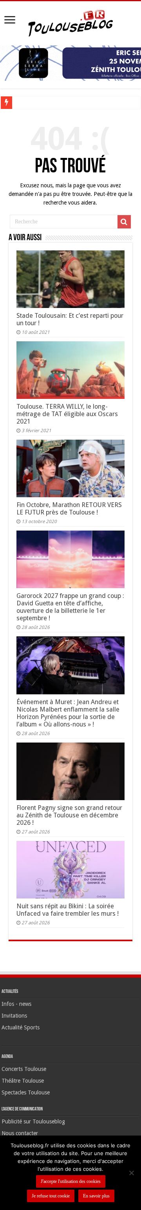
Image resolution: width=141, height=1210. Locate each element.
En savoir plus (96, 1196)
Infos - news (16, 1004)
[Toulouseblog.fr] (70, 22)
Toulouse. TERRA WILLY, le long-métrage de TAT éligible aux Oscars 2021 (67, 414)
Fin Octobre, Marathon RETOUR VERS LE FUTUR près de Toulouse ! (69, 508)
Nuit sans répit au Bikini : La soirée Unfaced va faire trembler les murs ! (67, 909)
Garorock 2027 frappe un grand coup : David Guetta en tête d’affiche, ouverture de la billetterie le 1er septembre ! (70, 607)
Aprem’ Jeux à (31, 102)
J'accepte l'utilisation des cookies (71, 1181)
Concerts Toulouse (24, 1069)
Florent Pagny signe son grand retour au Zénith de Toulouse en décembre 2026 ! (69, 815)
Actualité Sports (21, 1027)
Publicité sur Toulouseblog (33, 1121)
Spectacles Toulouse (26, 1092)
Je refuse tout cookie (51, 1196)
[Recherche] (124, 221)
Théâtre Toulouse (23, 1081)
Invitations (14, 1016)
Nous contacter (20, 1133)
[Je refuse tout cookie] (131, 1173)
